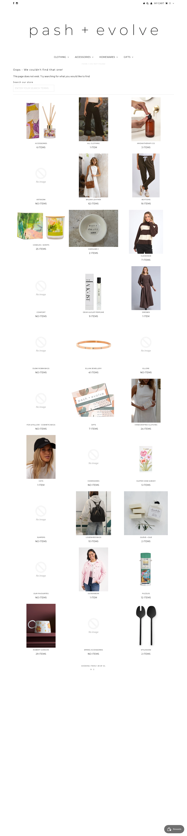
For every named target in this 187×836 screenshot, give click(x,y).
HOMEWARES (107, 57)
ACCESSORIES (83, 57)
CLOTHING (60, 57)
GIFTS (127, 57)
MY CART (162, 3)
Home (85, 64)
